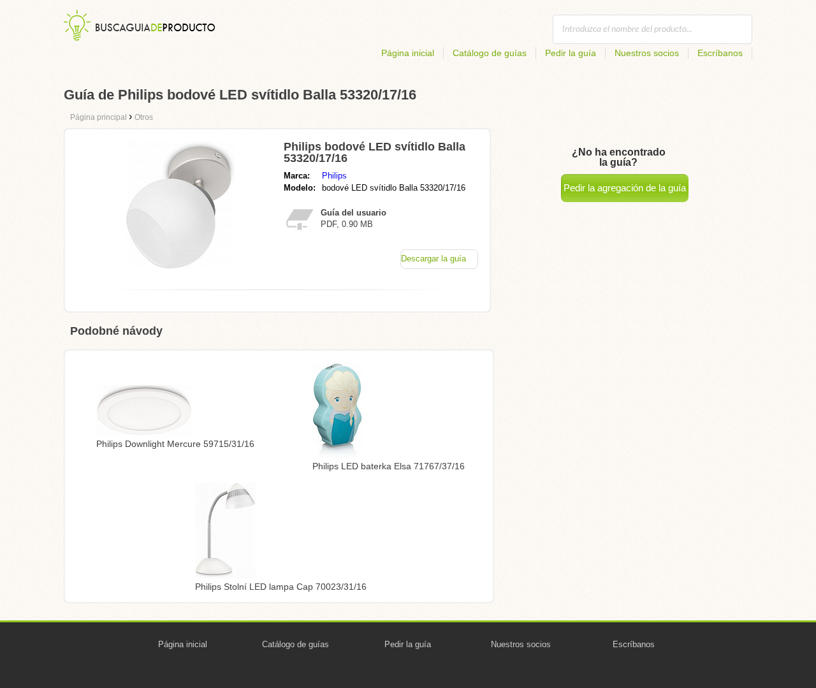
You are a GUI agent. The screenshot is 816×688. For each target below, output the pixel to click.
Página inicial (407, 53)
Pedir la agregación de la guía (625, 187)
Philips (334, 175)
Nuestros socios (647, 53)
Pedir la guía (570, 53)
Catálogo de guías (490, 53)
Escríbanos (720, 53)
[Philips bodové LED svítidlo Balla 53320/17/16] (180, 265)
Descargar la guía (433, 258)
